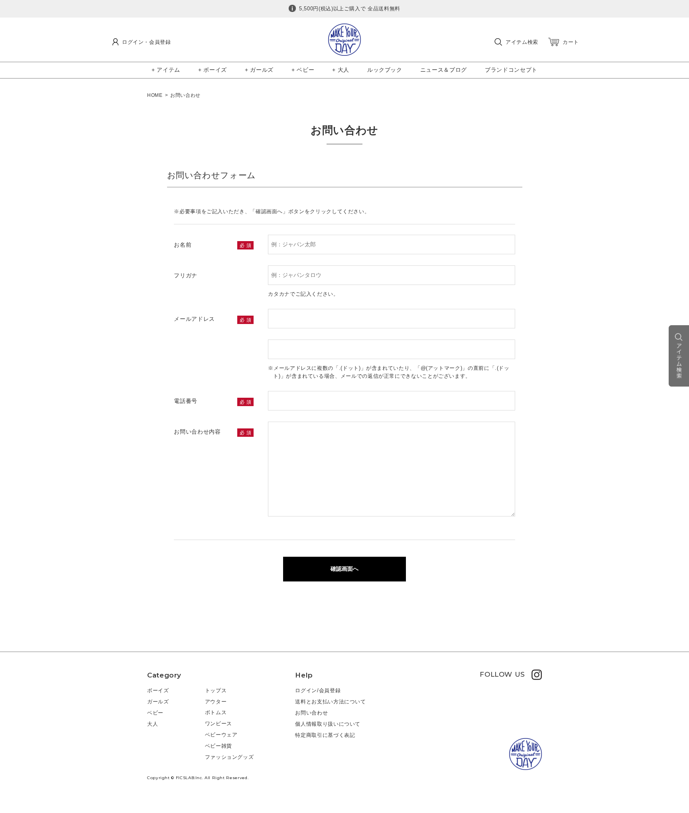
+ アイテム (166, 70)
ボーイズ (158, 690)
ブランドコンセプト (511, 70)
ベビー (155, 713)
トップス (216, 690)
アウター (216, 702)
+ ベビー (302, 70)
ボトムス (216, 712)
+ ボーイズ (212, 70)
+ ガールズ (259, 70)
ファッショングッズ (229, 757)
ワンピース (218, 724)
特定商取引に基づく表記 (325, 735)
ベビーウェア (221, 735)
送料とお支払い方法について (330, 702)
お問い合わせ (311, 713)
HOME (155, 95)
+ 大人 (340, 70)
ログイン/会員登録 (318, 690)
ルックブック (384, 70)
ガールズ (158, 702)
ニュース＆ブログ (443, 70)
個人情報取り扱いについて (327, 724)
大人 (152, 724)
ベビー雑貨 (218, 746)
